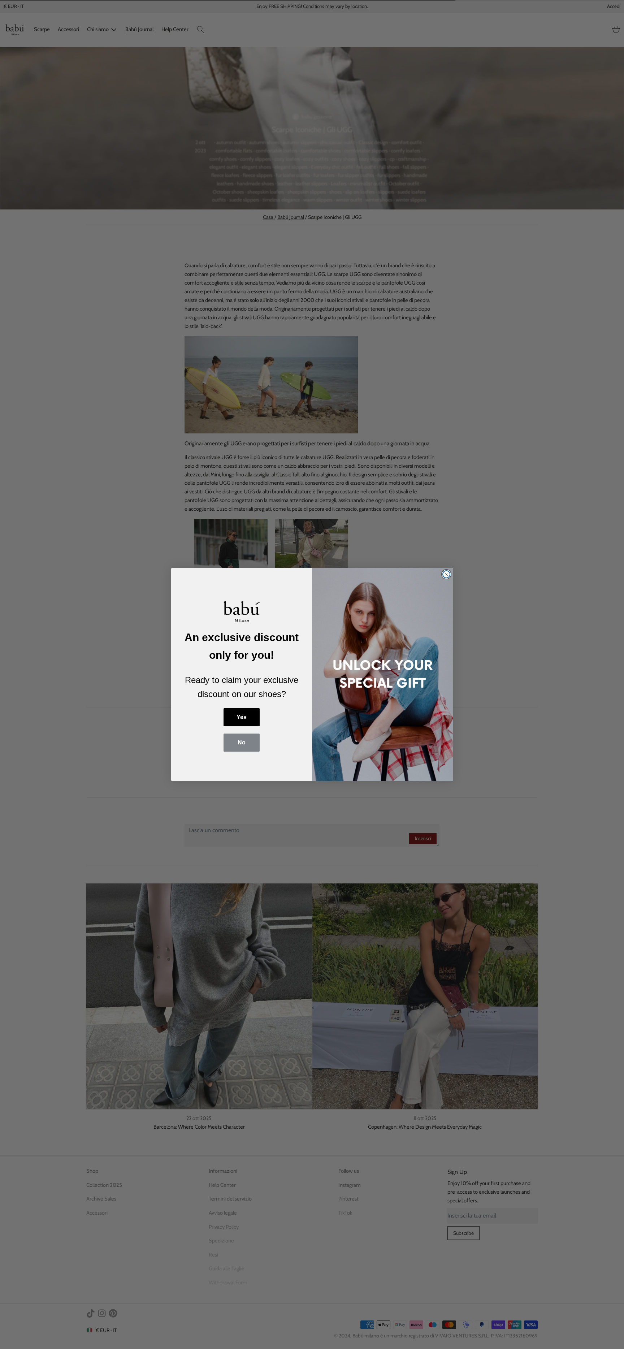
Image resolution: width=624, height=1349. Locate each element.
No (242, 742)
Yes (242, 717)
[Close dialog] (446, 574)
